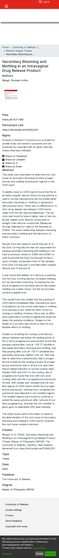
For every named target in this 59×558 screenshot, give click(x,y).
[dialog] (29, 547)
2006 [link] (5, 469)
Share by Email (13, 166)
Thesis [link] (5, 458)
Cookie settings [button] (13, 509)
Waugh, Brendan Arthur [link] (15, 80)
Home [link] (5, 47)
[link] (13, 119)
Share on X (11, 163)
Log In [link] (46, 1)
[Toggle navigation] (6, 6)
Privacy (9, 515)
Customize (7, 553)
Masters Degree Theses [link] (19, 50)
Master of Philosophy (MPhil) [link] (18, 489)
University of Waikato (16, 504)
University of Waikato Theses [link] (26, 47)
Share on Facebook (15, 156)
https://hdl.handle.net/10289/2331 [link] (20, 129)
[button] (40, 1)
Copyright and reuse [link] (16, 526)
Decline (39, 553)
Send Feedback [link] (13, 520)
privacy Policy (38, 548)
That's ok (50, 553)
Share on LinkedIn (14, 159)
